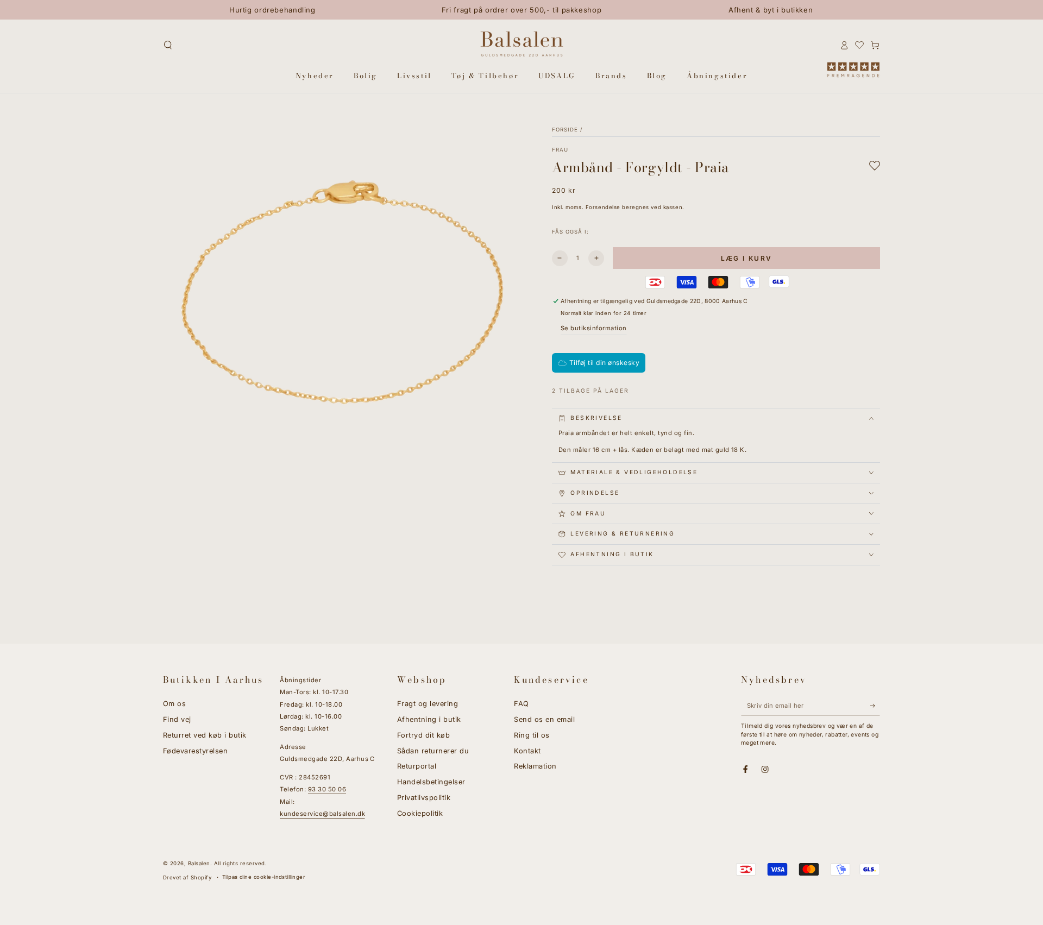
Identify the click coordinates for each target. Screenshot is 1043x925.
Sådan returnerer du (433, 751)
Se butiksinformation (594, 328)
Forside (565, 130)
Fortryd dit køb (423, 735)
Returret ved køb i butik (205, 735)
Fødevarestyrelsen (195, 751)
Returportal (416, 766)
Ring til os (531, 735)
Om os (174, 704)
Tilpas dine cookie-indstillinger (263, 877)
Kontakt (527, 751)
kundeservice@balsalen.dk (322, 813)
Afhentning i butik (429, 719)
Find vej (177, 719)
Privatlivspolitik (423, 798)
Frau (560, 150)
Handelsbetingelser (431, 782)
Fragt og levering (427, 704)
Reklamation (535, 766)
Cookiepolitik (420, 813)
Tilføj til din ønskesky (604, 362)
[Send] (875, 705)
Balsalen (199, 863)
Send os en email (544, 719)
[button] (167, 44)
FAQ (521, 704)
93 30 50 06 (327, 789)
